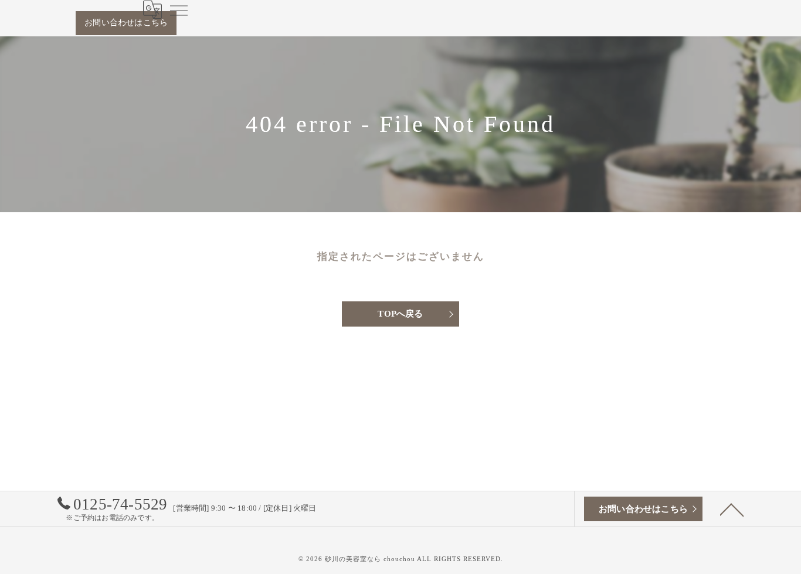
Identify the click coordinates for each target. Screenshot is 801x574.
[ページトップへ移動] (732, 509)
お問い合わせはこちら (126, 22)
